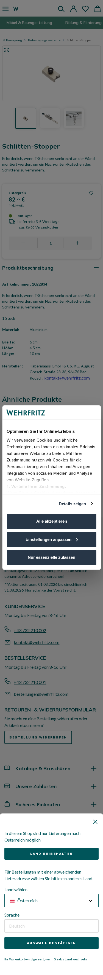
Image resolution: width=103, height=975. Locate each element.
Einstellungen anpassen (48, 539)
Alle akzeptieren (51, 521)
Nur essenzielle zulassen (51, 557)
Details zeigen (72, 503)
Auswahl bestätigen (51, 943)
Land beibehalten (51, 854)
